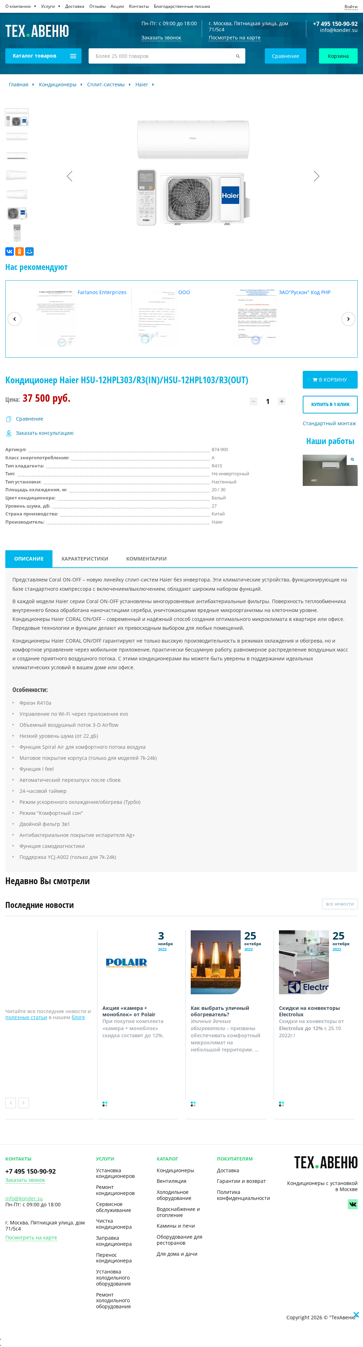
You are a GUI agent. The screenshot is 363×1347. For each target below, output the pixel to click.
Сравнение (285, 56)
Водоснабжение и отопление (178, 1212)
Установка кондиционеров (115, 1173)
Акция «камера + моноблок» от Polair (128, 1011)
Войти (351, 7)
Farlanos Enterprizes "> (78, 319)
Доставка (228, 1170)
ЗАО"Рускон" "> (281, 319)
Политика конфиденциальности (243, 1195)
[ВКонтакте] (9, 251)
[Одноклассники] (19, 251)
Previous (10, 1103)
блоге (78, 1017)
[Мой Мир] (29, 251)
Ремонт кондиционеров (115, 1190)
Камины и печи (176, 1225)
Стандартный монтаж (329, 424)
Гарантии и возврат (241, 1181)
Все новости (340, 904)
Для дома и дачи (177, 1253)
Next (23, 1103)
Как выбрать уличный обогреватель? (220, 1011)
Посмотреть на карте (235, 37)
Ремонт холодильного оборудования (113, 1300)
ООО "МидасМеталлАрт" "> (168, 319)
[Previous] (14, 319)
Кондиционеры (175, 1170)
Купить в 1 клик (330, 404)
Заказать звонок (25, 1180)
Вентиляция (171, 1181)
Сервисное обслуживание (113, 1207)
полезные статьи (26, 1017)
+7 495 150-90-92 (335, 24)
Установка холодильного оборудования (113, 1277)
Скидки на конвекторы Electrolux (309, 1011)
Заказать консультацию (45, 433)
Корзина (338, 56)
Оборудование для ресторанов (179, 1239)
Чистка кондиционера (114, 1223)
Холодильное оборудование (174, 1195)
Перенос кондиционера (114, 1257)
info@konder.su (339, 30)
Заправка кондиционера (114, 1240)
